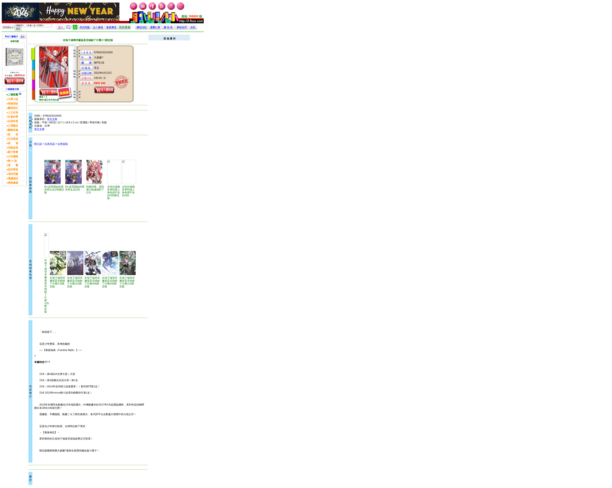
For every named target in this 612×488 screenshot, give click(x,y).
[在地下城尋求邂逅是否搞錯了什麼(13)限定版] (58, 263)
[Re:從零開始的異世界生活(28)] (75, 172)
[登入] (61, 28)
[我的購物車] (143, 9)
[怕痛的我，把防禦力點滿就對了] (96, 172)
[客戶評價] (69, 28)
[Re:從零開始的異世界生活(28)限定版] (54, 172)
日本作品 (50, 143)
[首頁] (180, 9)
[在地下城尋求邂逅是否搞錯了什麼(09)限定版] (110, 263)
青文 (96, 67)
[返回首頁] (193, 28)
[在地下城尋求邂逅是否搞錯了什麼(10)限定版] (75, 263)
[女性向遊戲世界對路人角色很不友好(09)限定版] (114, 172)
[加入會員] (152, 9)
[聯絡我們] (181, 28)
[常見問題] (171, 9)
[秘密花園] (14, 56)
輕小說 (38, 143)
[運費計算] (155, 28)
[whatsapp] (75, 28)
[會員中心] (161, 9)
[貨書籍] (124, 28)
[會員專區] (111, 28)
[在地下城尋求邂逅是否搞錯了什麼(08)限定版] (92, 263)
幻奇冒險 (63, 143)
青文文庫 (52, 119)
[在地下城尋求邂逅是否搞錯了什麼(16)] (46, 245)
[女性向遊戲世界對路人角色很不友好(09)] (129, 172)
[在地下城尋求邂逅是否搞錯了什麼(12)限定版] (127, 263)
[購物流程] (141, 28)
